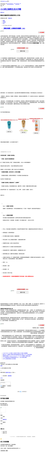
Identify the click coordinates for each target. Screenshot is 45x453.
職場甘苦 (10, 18)
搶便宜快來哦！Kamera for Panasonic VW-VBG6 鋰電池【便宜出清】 (17, 355)
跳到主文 (2, 12)
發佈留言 (2, 387)
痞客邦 (7, 372)
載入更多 (2, 380)
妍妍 (1, 365)
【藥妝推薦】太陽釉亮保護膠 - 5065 (14, 28)
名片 (4, 23)
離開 (7, 450)
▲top (1, 377)
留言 (10, 372)
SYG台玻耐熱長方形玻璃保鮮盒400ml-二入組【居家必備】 (15, 357)
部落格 (4, 21)
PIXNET (13, 436)
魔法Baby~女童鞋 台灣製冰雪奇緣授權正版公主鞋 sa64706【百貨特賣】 (17, 354)
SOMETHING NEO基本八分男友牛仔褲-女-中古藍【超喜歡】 (15, 353)
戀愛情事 (9, 375)
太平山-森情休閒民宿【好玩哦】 (9, 358)
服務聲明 (33, 436)
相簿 (4, 20)
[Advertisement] (12, 78)
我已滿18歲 (3, 450)
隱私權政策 (29, 436)
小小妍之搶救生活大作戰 (10, 9)
